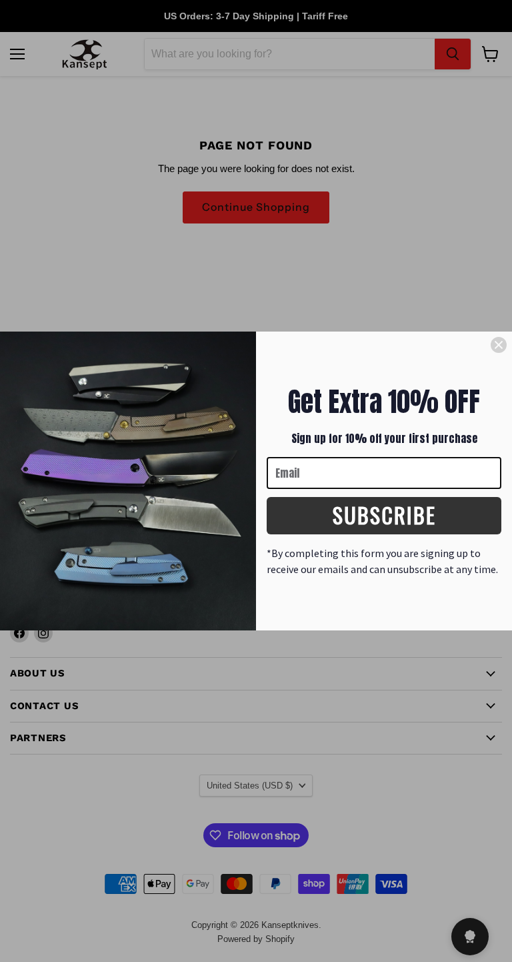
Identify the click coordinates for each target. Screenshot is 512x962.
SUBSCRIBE (384, 514)
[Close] (499, 345)
